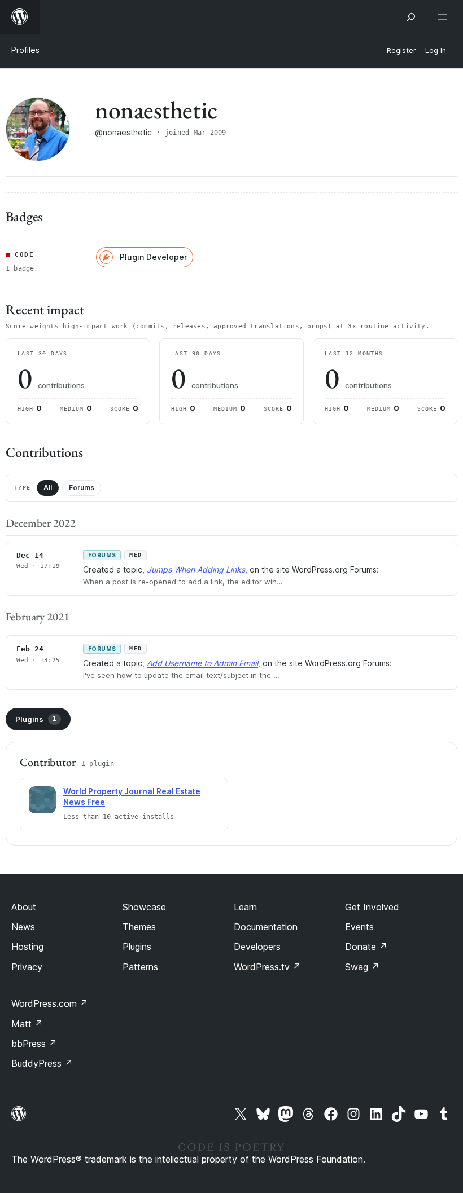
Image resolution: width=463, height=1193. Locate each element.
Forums (81, 487)
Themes (139, 926)
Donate (366, 946)
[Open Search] (411, 17)
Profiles (25, 50)
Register (401, 50)
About (23, 907)
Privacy (26, 966)
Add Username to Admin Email (202, 663)
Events (359, 926)
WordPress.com (49, 1003)
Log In (435, 50)
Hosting (27, 946)
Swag (362, 966)
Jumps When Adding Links (196, 569)
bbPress (34, 1043)
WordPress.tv (267, 966)
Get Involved (372, 907)
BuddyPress (42, 1063)
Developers (257, 946)
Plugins (35, 719)
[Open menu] (445, 17)
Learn (245, 907)
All (47, 487)
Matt (27, 1023)
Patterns (140, 966)
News (23, 926)
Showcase (144, 907)
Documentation (266, 926)
